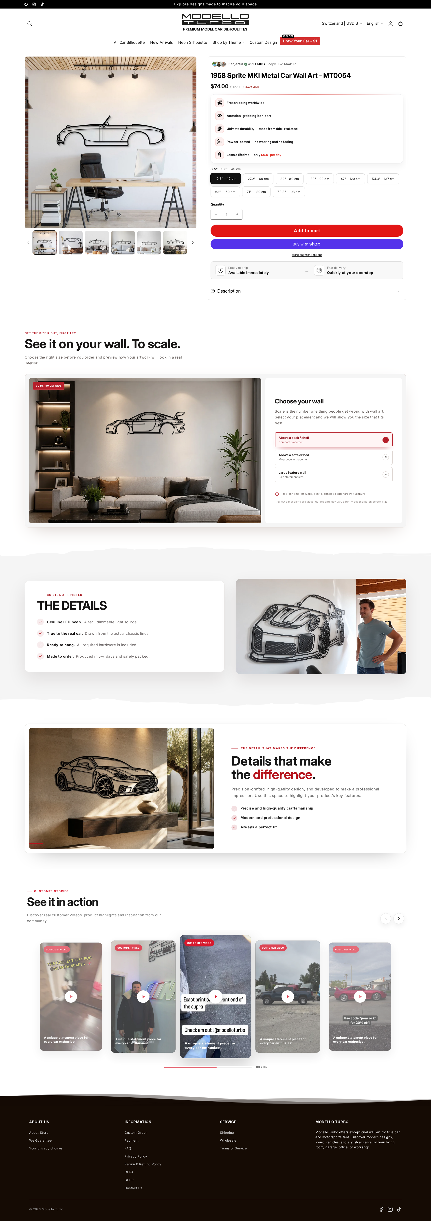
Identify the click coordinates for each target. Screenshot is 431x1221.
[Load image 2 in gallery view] (71, 242)
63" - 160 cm (225, 192)
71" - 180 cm (256, 192)
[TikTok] (399, 1209)
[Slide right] (192, 242)
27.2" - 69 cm (258, 179)
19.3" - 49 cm (225, 178)
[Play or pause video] (71, 997)
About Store (38, 1132)
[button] (30, 23)
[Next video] (398, 918)
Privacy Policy (136, 1156)
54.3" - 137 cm (383, 179)
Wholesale (228, 1140)
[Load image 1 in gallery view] (45, 242)
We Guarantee (40, 1140)
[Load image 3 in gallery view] (97, 242)
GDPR (129, 1180)
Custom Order (136, 1132)
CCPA (129, 1172)
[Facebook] (381, 1209)
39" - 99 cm (319, 179)
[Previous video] (385, 918)
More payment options (307, 254)
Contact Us (133, 1188)
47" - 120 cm (351, 179)
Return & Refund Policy (143, 1164)
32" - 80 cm (289, 179)
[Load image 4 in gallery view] (123, 242)
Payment (132, 1140)
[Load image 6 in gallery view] (175, 242)
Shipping (227, 1132)
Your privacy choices (46, 1148)
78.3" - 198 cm (288, 192)
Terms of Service (233, 1148)
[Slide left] (28, 242)
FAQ (128, 1148)
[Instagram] (390, 1209)
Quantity (217, 204)
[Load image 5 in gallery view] (149, 242)
